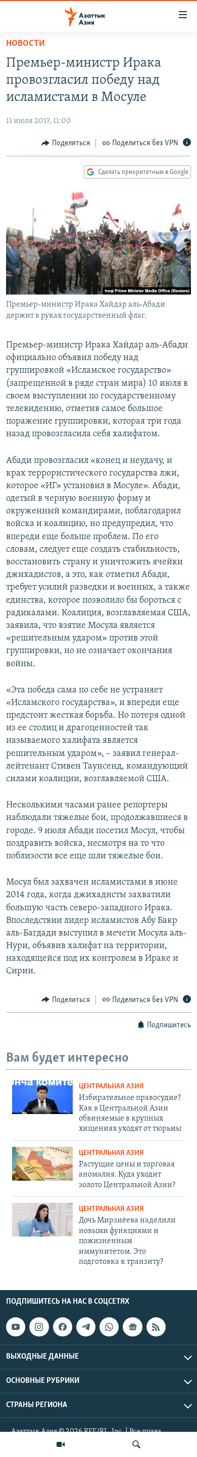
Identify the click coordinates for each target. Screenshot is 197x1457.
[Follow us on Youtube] (15, 1326)
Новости (25, 43)
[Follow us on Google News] (132, 1326)
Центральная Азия (111, 1086)
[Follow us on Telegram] (85, 1326)
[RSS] (156, 1326)
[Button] (65, 143)
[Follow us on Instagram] (38, 1326)
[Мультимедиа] (60, 1444)
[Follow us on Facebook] (62, 1326)
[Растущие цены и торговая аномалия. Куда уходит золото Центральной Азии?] (42, 1164)
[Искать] (136, 1444)
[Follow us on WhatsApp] (109, 1326)
